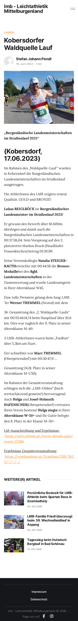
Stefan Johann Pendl (33, 59)
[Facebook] (43, 616)
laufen (9, 32)
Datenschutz (39, 599)
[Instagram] (52, 616)
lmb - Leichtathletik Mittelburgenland (26, 9)
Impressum (39, 591)
